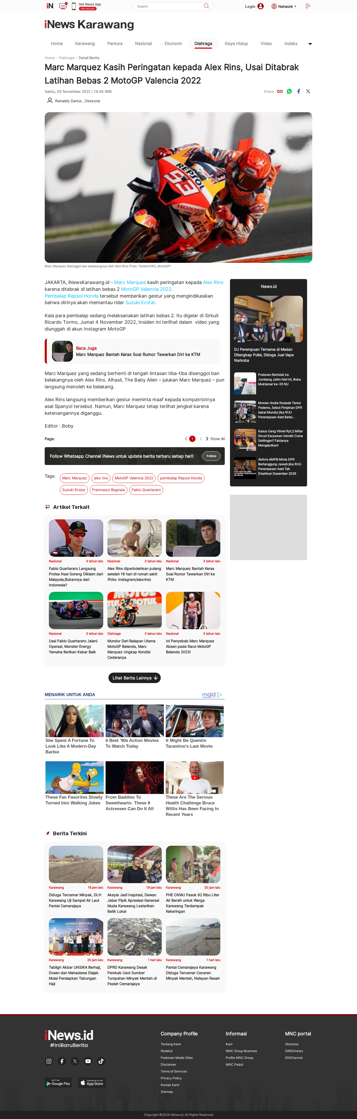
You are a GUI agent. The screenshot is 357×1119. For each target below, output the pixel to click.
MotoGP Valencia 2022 (146, 289)
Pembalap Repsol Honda (72, 296)
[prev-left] (186, 439)
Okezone (291, 1044)
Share (269, 91)
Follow (211, 456)
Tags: (50, 476)
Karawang (85, 43)
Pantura (115, 43)
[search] (206, 6)
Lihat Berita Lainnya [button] (132, 677)
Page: (50, 438)
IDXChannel (294, 1058)
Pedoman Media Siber (177, 1058)
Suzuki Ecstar (140, 302)
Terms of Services (174, 1071)
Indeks (291, 43)
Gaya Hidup (236, 43)
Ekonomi (173, 43)
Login (250, 6)
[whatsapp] (289, 91)
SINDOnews (294, 1051)
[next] (207, 439)
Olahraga (203, 43)
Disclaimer (168, 1064)
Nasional (143, 43)
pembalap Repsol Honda (181, 478)
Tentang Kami (171, 1044)
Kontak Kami (170, 1085)
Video (266, 43)
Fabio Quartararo (146, 489)
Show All (217, 438)
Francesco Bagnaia (108, 489)
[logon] (50, 6)
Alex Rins (213, 282)
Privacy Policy (171, 1078)
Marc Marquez (130, 282)
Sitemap (167, 1092)
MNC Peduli (234, 1064)
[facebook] (299, 91)
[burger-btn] (308, 6)
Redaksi (166, 1051)
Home (57, 43)
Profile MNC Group (239, 1058)
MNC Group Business (241, 1051)
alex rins (101, 478)
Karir (229, 1044)
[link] (280, 91)
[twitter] (308, 91)
